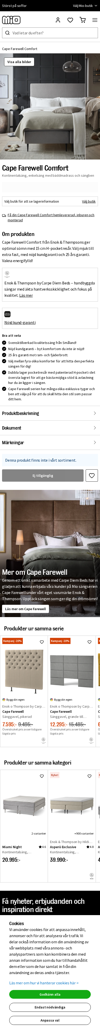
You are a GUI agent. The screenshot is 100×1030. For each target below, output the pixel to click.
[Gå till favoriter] (70, 20)
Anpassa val (50, 1020)
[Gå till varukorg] (82, 20)
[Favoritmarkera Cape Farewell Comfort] (92, 475)
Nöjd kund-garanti (20, 322)
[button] (42, 106)
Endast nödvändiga (50, 1007)
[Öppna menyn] (95, 20)
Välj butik (89, 201)
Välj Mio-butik (83, 5)
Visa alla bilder (19, 62)
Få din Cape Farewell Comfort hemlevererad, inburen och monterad (51, 217)
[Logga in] (58, 20)
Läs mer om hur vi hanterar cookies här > (44, 982)
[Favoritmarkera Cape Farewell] (42, 642)
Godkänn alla (49, 994)
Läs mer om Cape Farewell (25, 609)
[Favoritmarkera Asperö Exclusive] (89, 776)
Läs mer (26, 295)
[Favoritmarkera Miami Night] (42, 776)
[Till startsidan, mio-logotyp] (11, 20)
